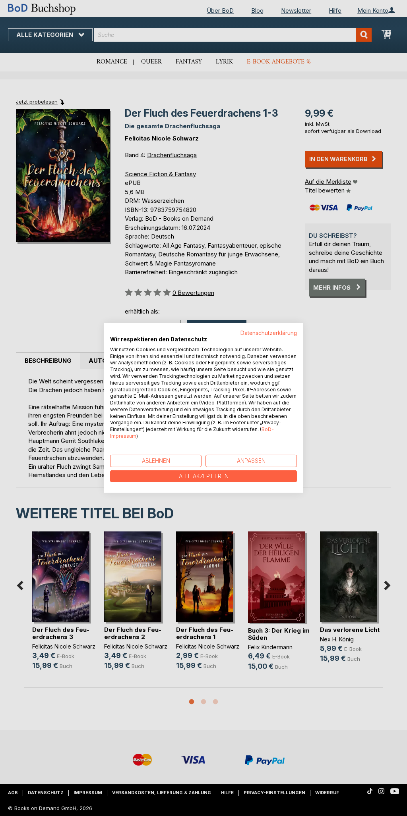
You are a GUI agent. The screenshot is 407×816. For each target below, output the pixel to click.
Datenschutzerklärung (268, 333)
